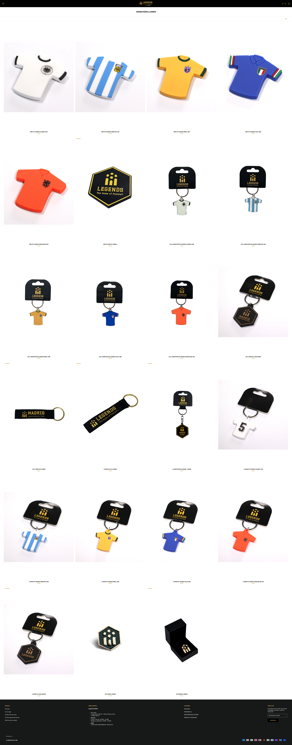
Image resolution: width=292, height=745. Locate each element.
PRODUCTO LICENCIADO (190, 717)
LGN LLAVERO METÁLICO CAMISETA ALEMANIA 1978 (182, 244)
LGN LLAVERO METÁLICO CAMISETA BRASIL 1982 (38, 356)
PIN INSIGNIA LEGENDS (181, 694)
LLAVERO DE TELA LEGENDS (110, 469)
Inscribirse (273, 720)
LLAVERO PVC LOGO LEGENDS (39, 694)
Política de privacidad (11, 720)
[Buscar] (285, 3)
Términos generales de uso (12, 717)
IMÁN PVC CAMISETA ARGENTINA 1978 (110, 131)
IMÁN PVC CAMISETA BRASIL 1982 (182, 131)
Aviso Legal (8, 712)
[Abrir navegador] (3, 3)
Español (9, 736)
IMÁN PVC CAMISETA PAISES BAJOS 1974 (38, 244)
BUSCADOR (187, 709)
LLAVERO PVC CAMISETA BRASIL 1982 (110, 581)
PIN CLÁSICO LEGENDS (110, 694)
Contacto (7, 709)
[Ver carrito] (289, 3)
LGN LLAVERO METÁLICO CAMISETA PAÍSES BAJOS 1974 (182, 356)
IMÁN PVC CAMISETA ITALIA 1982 (253, 131)
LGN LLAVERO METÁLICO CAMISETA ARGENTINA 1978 (253, 244)
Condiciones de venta (10, 714)
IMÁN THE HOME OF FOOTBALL (110, 244)
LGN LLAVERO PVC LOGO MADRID (253, 356)
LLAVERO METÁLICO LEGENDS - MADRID (181, 469)
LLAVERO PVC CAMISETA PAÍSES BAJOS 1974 (253, 581)
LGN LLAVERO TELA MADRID (38, 469)
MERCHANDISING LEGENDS (191, 714)
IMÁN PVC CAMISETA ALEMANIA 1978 (39, 131)
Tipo (286, 18)
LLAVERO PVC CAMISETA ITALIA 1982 (181, 581)
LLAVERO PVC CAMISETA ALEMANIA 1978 (253, 469)
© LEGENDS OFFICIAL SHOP (11, 740)
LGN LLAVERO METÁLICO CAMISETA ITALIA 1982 (110, 356)
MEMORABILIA (188, 712)
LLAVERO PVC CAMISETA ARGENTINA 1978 (39, 581)
